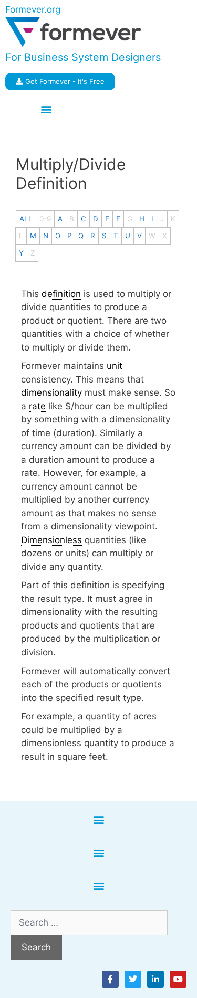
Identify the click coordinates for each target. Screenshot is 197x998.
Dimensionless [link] (51, 540)
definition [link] (61, 294)
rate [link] (37, 406)
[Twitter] (133, 979)
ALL (26, 219)
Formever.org (32, 9)
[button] (46, 109)
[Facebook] (110, 979)
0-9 (45, 219)
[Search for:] (89, 922)
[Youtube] (178, 979)
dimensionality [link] (51, 392)
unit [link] (114, 365)
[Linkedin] (155, 979)
